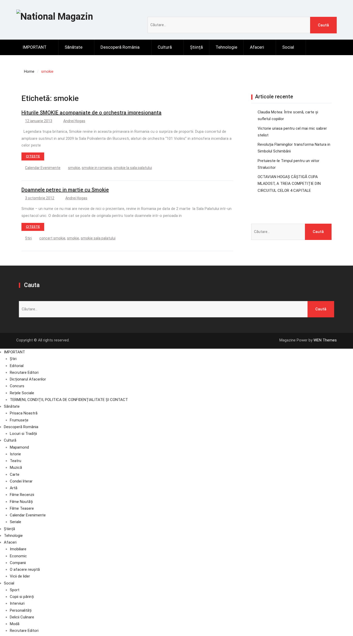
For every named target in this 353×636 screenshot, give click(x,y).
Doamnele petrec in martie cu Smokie (65, 190)
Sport (14, 590)
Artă (13, 488)
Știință (196, 47)
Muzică (16, 467)
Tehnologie (226, 47)
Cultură (165, 47)
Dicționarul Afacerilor (28, 379)
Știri (28, 238)
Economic (18, 556)
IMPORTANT (34, 47)
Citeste (33, 156)
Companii (18, 562)
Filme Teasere (22, 508)
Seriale (15, 522)
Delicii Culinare (22, 617)
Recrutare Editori (24, 372)
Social (288, 47)
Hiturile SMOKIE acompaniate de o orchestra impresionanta (91, 112)
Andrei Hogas (74, 121)
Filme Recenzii (22, 494)
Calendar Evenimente (42, 168)
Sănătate (73, 47)
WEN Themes (325, 340)
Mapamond (19, 447)
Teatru (15, 460)
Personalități (21, 610)
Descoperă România (120, 47)
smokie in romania (97, 168)
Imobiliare (18, 549)
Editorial (17, 365)
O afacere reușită (25, 569)
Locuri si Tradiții (23, 433)
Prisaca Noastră (23, 413)
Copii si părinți (22, 596)
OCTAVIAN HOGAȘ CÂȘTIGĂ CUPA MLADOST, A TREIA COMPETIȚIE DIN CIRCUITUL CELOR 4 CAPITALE (289, 183)
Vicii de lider (20, 576)
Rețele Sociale (22, 393)
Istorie (15, 454)
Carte (14, 474)
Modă (14, 624)
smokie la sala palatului (132, 168)
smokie (74, 168)
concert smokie (52, 238)
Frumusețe (19, 420)
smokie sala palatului (98, 238)
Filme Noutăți (21, 501)
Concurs (17, 386)
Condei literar (21, 481)
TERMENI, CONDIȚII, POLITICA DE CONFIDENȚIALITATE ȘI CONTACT (69, 399)
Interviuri (17, 603)
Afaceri (257, 47)
